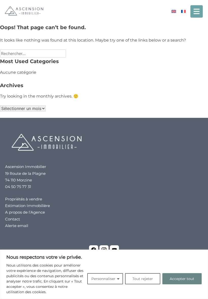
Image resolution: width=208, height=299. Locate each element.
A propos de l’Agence (25, 212)
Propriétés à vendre (23, 199)
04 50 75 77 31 (18, 186)
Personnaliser (103, 278)
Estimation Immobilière (27, 205)
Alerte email (16, 225)
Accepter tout (182, 278)
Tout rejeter (142, 278)
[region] (104, 274)
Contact (12, 219)
